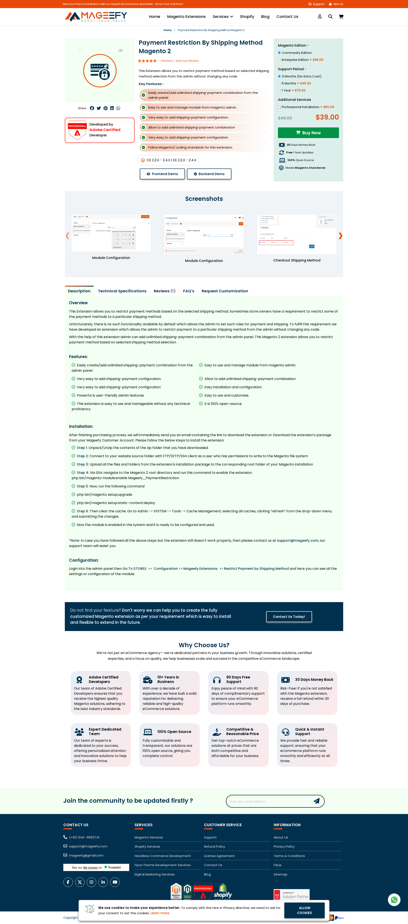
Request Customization (225, 289)
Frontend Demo (165, 174)
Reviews (164, 289)
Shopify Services (147, 846)
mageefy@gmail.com (85, 855)
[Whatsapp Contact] (394, 900)
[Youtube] (116, 882)
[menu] (223, 16)
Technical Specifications (122, 289)
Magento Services (149, 837)
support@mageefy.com (297, 538)
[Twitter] (99, 108)
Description (79, 289)
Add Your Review (187, 61)
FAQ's (188, 289)
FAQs (278, 865)
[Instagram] (92, 882)
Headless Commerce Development (163, 856)
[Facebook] (92, 108)
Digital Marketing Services (155, 874)
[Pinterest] (105, 108)
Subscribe (316, 800)
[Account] (320, 16)
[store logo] (97, 16)
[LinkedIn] (104, 882)
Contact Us (213, 865)
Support (318, 4)
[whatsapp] (118, 108)
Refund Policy (214, 846)
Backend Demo (212, 174)
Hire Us (338, 4)
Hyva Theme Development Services (163, 865)
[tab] (79, 289)
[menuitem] (154, 16)
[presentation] (340, 233)
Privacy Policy (284, 846)
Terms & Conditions (289, 856)
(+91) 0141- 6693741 (83, 837)
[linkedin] (112, 108)
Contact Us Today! (289, 615)
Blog (207, 874)
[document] (204, 910)
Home (167, 30)
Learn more (159, 913)
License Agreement (219, 856)
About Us (281, 837)
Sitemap (280, 874)
